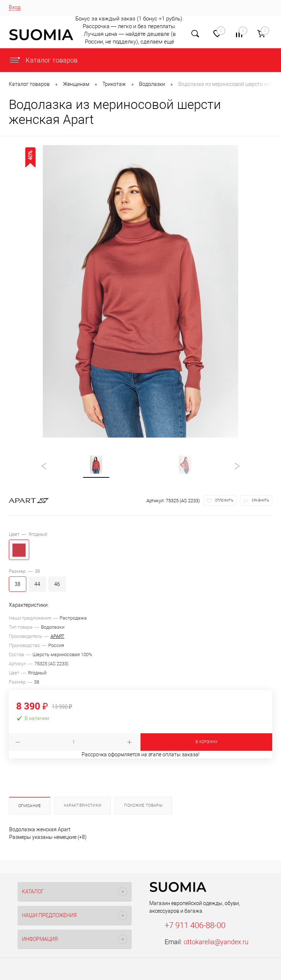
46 (57, 584)
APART (57, 636)
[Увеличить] (140, 291)
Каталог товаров (51, 60)
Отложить (224, 500)
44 (37, 584)
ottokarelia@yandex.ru (216, 942)
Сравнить (260, 500)
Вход (14, 7)
